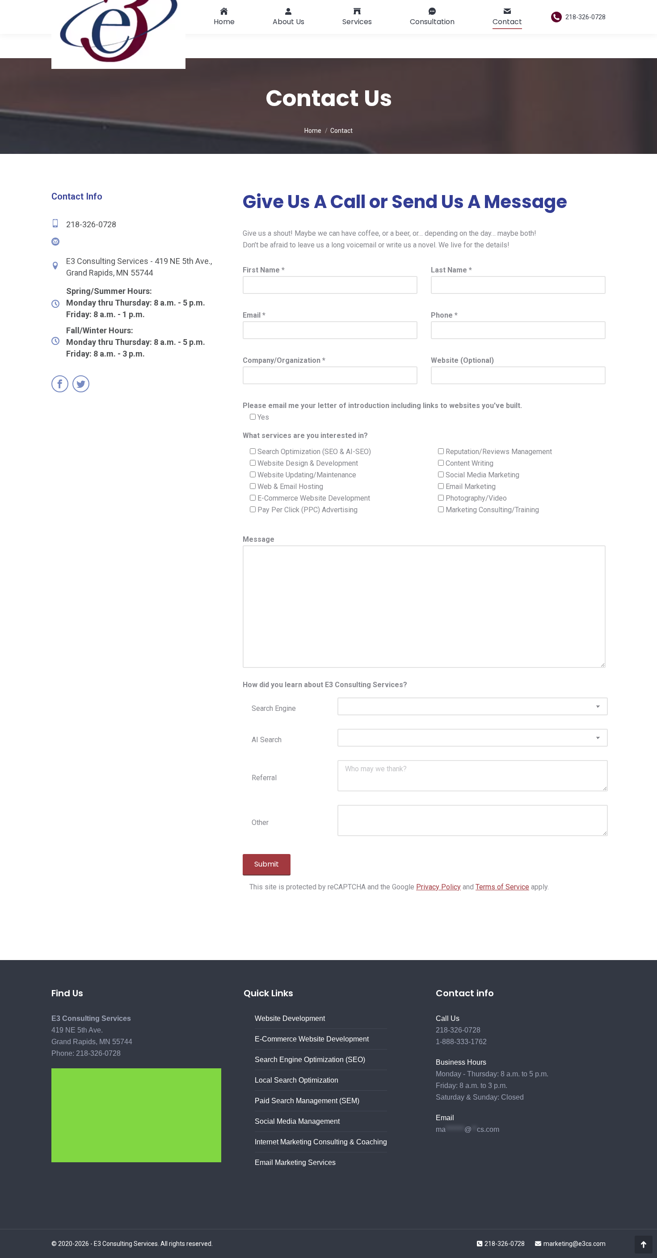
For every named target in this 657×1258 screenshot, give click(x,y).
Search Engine (274, 708)
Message (258, 539)
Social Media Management (297, 1121)
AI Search (267, 739)
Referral (264, 778)
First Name (264, 270)
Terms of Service (502, 887)
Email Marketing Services (295, 1162)
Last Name (451, 270)
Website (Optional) (462, 360)
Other (260, 822)
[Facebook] (61, 383)
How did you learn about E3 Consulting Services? (325, 684)
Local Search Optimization (296, 1080)
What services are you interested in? (305, 435)
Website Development (290, 1018)
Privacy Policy (438, 887)
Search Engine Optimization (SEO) (310, 1059)
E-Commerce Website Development (312, 1039)
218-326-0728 (585, 17)
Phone (444, 315)
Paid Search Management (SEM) (307, 1101)
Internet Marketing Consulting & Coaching (321, 1142)
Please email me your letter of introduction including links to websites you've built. (382, 405)
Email (254, 315)
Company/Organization (284, 360)
